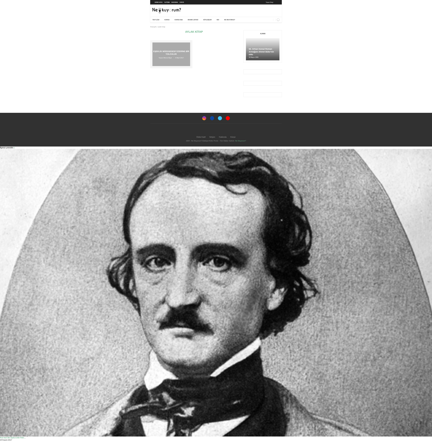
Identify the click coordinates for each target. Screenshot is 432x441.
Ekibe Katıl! (159, 2)
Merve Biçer (167, 58)
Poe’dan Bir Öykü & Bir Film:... (13, 438)
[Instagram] (204, 118)
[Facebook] (277, 2)
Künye (182, 2)
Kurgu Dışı (179, 20)
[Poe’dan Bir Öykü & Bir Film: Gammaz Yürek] (216, 293)
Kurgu (167, 20)
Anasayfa (153, 27)
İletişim (167, 2)
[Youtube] (228, 118)
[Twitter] (220, 118)
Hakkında (174, 2)
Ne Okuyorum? (240, 141)
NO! (218, 20)
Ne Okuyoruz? (229, 20)
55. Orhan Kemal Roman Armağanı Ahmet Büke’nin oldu (261, 52)
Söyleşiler (207, 20)
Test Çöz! (155, 20)
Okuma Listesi (193, 20)
